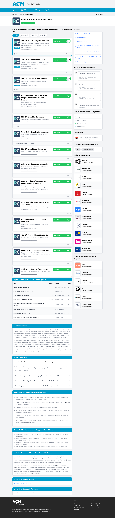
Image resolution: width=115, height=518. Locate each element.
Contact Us (77, 509)
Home (14, 14)
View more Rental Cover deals (29, 49)
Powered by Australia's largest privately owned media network (33, 4)
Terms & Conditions (97, 504)
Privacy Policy (95, 506)
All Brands (21, 14)
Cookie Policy (95, 508)
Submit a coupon (79, 508)
